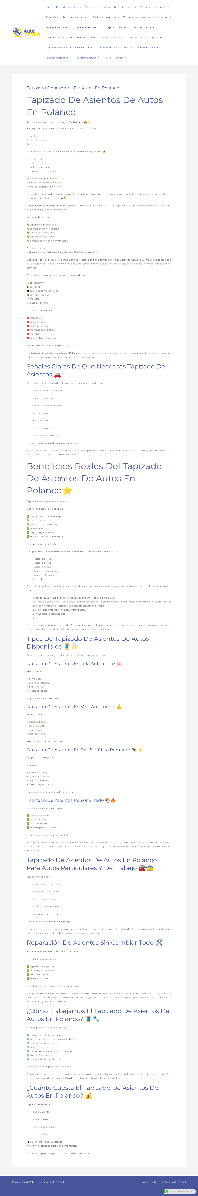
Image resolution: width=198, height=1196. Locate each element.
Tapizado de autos (117, 27)
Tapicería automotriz (57, 27)
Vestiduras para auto (88, 57)
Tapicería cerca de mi (87, 27)
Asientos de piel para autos (114, 47)
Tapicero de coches (145, 27)
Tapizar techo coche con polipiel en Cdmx (69, 47)
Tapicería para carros (74, 17)
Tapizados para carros (58, 57)
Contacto (121, 57)
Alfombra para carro (152, 37)
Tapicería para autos (67, 7)
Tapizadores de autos (148, 47)
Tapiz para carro (98, 37)
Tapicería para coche (104, 17)
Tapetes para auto (124, 37)
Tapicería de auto (123, 7)
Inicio (48, 7)
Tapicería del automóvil (153, 7)
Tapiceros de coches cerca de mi (64, 37)
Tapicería (51, 17)
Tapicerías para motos (97, 7)
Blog (108, 57)
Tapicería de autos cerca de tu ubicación (145, 17)
